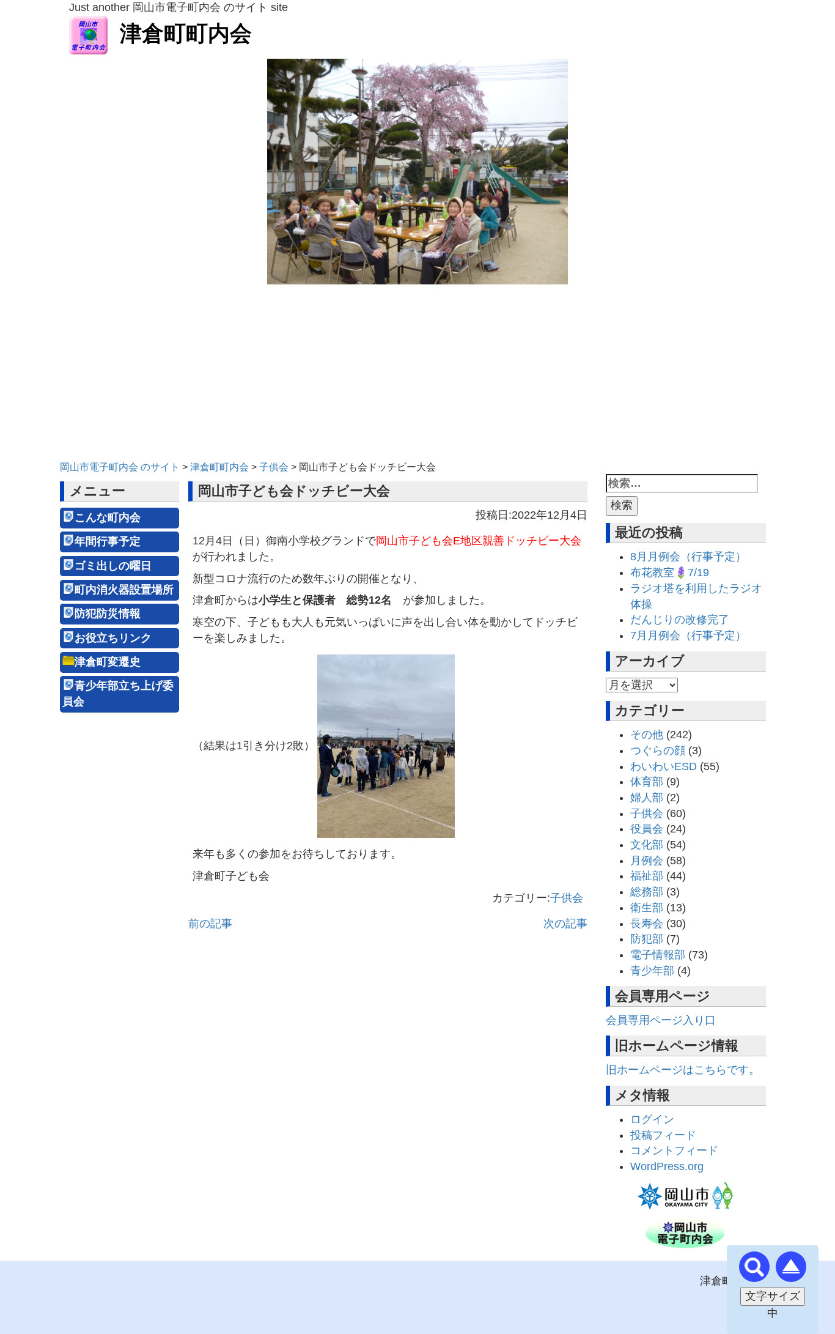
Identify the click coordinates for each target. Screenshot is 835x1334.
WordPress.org (667, 1166)
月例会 (646, 860)
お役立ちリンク (113, 638)
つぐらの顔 (657, 750)
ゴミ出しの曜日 (113, 566)
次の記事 (565, 923)
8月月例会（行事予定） (688, 556)
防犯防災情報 (108, 613)
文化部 (646, 845)
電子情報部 (657, 955)
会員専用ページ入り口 (661, 1020)
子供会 (566, 898)
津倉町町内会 (186, 33)
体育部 (646, 782)
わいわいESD (663, 766)
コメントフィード (674, 1150)
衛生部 (646, 908)
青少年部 (652, 971)
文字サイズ (772, 1296)
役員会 (646, 829)
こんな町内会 (108, 517)
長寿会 (646, 923)
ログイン (652, 1119)
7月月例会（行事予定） (688, 635)
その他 (646, 734)
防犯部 (646, 939)
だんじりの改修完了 (679, 619)
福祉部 (646, 876)
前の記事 (210, 923)
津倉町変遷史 (108, 662)
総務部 (646, 892)
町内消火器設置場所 (124, 590)
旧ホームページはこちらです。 (683, 1070)
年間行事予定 (108, 541)
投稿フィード (663, 1135)
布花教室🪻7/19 (669, 572)
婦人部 (646, 797)
